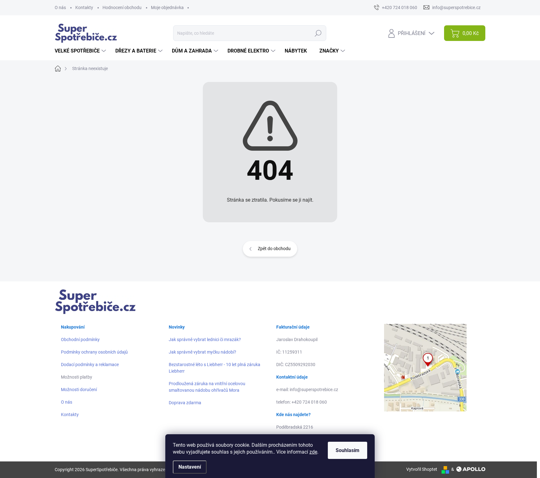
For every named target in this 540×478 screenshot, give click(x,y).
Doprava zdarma (185, 402)
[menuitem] (81, 51)
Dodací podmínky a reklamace (90, 364)
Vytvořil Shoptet (421, 469)
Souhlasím (347, 450)
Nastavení (189, 467)
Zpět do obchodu (274, 248)
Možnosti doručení (79, 389)
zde (313, 452)
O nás (60, 7)
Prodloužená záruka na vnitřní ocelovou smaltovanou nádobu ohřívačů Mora (207, 387)
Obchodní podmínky (80, 339)
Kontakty (84, 7)
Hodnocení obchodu (122, 7)
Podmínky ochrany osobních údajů (94, 352)
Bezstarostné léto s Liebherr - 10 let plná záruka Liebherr (214, 368)
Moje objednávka (167, 7)
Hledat (318, 33)
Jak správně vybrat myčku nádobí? (202, 352)
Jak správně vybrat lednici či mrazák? (205, 339)
